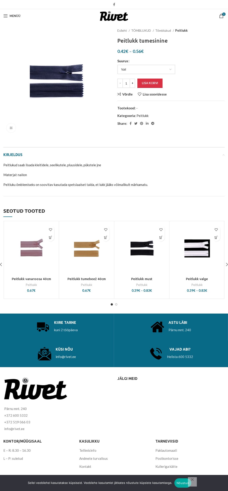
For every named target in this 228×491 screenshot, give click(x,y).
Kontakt (85, 466)
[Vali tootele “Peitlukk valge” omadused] (216, 237)
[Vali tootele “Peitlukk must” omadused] (161, 237)
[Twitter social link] (136, 123)
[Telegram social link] (153, 123)
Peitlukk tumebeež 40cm (86, 279)
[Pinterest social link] (142, 123)
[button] (50, 237)
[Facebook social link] (114, 4)
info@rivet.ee (66, 357)
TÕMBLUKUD (141, 30)
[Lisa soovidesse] (50, 229)
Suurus (122, 61)
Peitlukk (181, 30)
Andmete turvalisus (93, 458)
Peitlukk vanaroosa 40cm (31, 279)
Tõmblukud (163, 30)
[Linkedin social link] (147, 123)
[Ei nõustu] (192, 482)
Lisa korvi (150, 83)
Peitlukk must (141, 279)
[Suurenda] (11, 127)
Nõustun (183, 483)
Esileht (122, 30)
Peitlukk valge (197, 279)
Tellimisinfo (87, 450)
